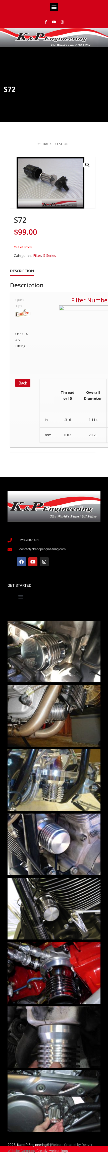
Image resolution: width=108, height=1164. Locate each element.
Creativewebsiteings (52, 1151)
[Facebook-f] (45, 22)
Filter (37, 255)
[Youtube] (54, 22)
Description (22, 270)
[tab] (22, 271)
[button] (54, 7)
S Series (49, 255)
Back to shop (55, 143)
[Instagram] (62, 22)
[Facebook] (21, 561)
